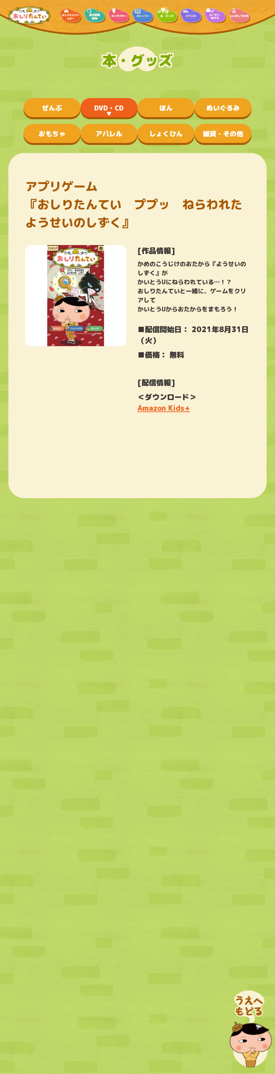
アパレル (109, 133)
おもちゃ (52, 133)
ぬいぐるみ (223, 107)
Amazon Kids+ (164, 408)
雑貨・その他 (223, 133)
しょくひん (166, 133)
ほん (166, 107)
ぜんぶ (52, 107)
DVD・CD (109, 107)
